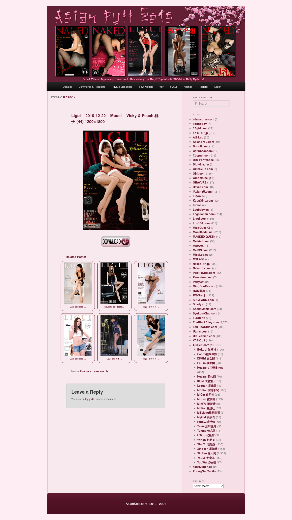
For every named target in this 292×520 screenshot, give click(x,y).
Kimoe (197, 205)
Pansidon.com (202, 277)
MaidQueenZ (201, 228)
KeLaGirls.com (203, 200)
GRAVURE (199, 182)
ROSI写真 (199, 291)
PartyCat (198, 282)
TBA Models (146, 86)
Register (203, 86)
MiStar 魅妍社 (206, 408)
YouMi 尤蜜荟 (206, 458)
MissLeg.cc (200, 255)
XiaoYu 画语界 (206, 444)
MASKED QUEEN (204, 236)
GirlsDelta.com (203, 169)
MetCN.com (200, 250)
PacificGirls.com (204, 273)
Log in (217, 86)
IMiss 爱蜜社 (205, 381)
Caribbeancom (203, 151)
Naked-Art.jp (201, 264)
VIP (161, 86)
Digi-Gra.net (201, 164)
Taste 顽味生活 (207, 426)
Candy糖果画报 (207, 354)
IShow (197, 196)
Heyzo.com (200, 187)
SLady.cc (199, 304)
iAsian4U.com (202, 191)
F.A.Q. (174, 86)
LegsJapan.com (204, 214)
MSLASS (198, 259)
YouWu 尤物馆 (206, 462)
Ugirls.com (200, 331)
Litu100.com (201, 223)
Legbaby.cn (201, 209)
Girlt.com (199, 173)
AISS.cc (198, 137)
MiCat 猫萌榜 (205, 394)
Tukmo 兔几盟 (206, 431)
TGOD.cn (199, 318)
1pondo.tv (200, 124)
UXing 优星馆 (206, 435)
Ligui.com (85, 371)
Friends (188, 86)
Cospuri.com (201, 155)
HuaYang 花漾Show (210, 367)
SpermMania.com (204, 309)
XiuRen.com (201, 345)
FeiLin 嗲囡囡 (206, 363)
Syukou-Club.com (205, 313)
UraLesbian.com (204, 336)
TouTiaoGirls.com (205, 327)
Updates (67, 86)
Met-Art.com (201, 241)
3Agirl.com (200, 128)
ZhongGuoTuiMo (204, 471)
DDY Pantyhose (203, 160)
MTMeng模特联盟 (208, 412)
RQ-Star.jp (200, 295)
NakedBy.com (202, 268)
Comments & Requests (92, 86)
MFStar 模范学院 (208, 390)
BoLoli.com (200, 146)
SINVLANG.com (203, 300)
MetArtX (198, 246)
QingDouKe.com (204, 286)
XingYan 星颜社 (207, 449)
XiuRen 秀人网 (206, 453)
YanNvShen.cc (202, 467)
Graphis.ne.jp (202, 178)
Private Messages (122, 86)
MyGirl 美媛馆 (206, 417)
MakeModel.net (203, 232)
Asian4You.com (203, 142)
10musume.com (203, 119)
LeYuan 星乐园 (207, 385)
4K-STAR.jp (200, 133)
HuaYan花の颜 (206, 376)
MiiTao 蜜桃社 (206, 399)
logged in (90, 399)
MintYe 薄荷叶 (206, 404)
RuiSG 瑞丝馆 (206, 422)
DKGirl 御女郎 (206, 358)
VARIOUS (199, 340)
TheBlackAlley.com (206, 322)
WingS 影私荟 (206, 440)
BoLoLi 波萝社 (206, 349)
